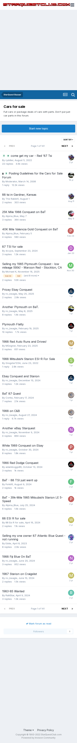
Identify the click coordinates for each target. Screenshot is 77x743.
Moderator (11, 181)
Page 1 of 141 (38, 146)
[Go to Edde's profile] (71, 537)
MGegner (11, 345)
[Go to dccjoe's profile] (71, 248)
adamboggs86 (14, 467)
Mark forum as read (39, 623)
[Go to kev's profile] (71, 309)
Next (65, 146)
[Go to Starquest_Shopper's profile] (71, 175)
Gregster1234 (13, 363)
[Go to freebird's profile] (71, 157)
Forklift (9, 484)
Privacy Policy (45, 730)
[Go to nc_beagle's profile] (71, 430)
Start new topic (38, 128)
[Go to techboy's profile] (71, 291)
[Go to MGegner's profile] (71, 343)
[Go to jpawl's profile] (71, 395)
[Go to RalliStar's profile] (71, 593)
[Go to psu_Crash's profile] (71, 326)
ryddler (9, 160)
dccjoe (9, 250)
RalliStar (10, 595)
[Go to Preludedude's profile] (71, 231)
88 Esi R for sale (15, 522)
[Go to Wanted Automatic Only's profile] (71, 520)
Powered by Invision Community (38, 737)
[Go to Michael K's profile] (71, 265)
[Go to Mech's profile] (71, 575)
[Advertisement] (38, 50)
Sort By (67, 140)
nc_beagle (11, 293)
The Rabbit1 (12, 198)
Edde (8, 543)
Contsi (9, 397)
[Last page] (72, 146)
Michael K (11, 271)
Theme (27, 730)
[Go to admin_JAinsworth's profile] (71, 214)
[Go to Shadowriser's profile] (71, 360)
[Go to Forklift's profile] (71, 482)
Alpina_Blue (12, 216)
